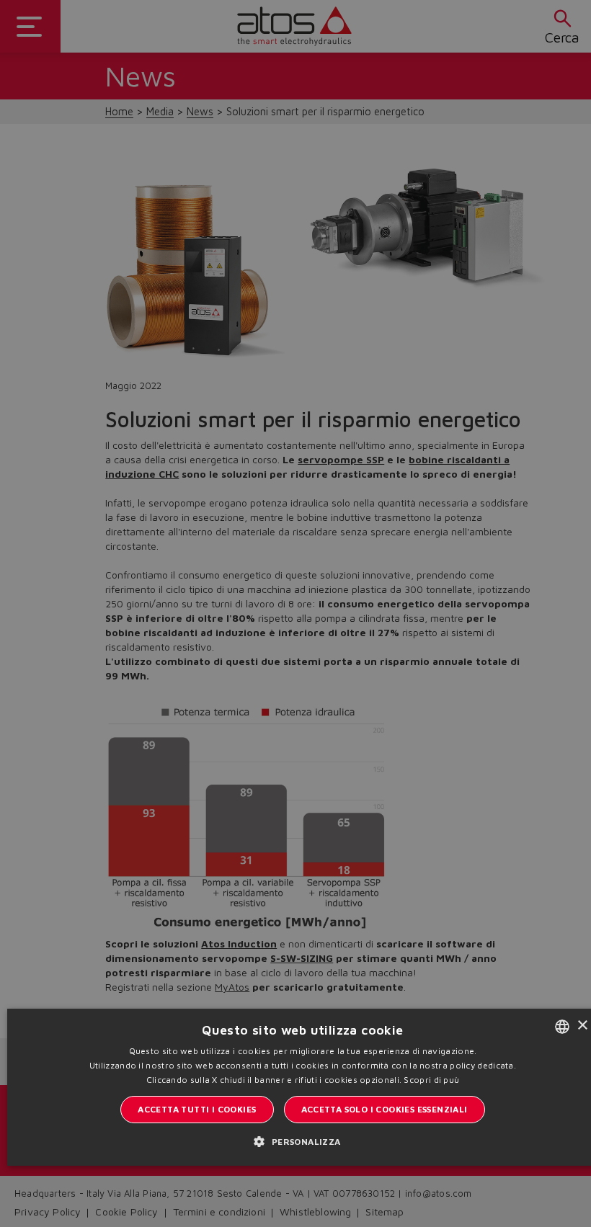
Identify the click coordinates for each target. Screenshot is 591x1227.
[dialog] (295, 613)
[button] (302, 1141)
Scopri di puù (431, 1079)
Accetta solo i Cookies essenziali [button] (384, 1109)
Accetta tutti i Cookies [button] (197, 1109)
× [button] (582, 1025)
